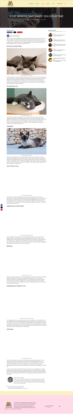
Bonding (9, 386)
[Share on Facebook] (2, 205)
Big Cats (48, 3)
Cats (42, 3)
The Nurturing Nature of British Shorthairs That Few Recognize (18, 388)
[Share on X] (2, 207)
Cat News (37, 3)
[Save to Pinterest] (2, 210)
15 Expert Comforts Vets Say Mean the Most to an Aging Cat (59, 50)
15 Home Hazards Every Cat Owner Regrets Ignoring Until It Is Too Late (59, 40)
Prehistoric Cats (60, 3)
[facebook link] (59, 406)
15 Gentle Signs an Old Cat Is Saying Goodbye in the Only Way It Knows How (59, 45)
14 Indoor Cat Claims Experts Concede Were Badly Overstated (59, 55)
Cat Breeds (12, 386)
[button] (65, 3)
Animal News (31, 3)
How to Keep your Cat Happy (19, 386)
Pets (53, 3)
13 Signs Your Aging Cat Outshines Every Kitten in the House (59, 35)
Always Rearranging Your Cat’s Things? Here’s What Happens (59, 61)
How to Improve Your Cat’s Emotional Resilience (15, 387)
